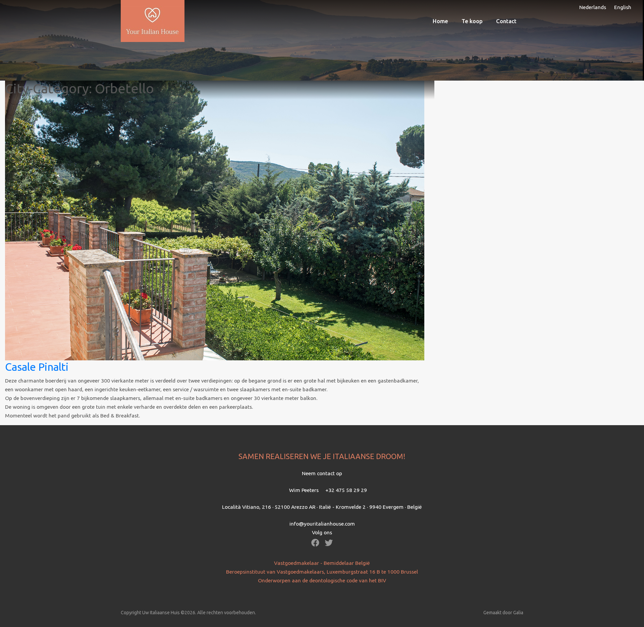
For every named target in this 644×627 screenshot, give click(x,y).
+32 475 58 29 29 (346, 490)
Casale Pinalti (36, 367)
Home (440, 21)
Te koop (472, 21)
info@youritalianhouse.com (322, 524)
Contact (506, 21)
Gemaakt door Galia (503, 612)
